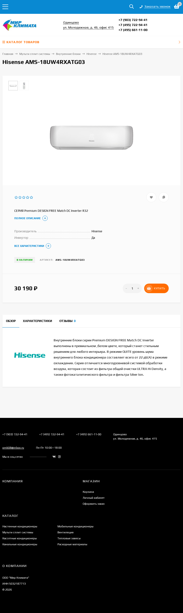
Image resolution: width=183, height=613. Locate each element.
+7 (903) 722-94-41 (132, 20)
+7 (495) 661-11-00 (132, 30)
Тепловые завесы (69, 538)
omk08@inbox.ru (13, 447)
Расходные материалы (72, 544)
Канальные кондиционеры (19, 544)
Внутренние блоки (68, 54)
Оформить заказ (94, 503)
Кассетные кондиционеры (19, 538)
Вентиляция (65, 532)
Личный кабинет (94, 497)
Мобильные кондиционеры (75, 526)
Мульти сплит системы (34, 54)
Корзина (88, 492)
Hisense (91, 54)
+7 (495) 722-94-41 (132, 25)
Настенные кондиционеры (19, 526)
